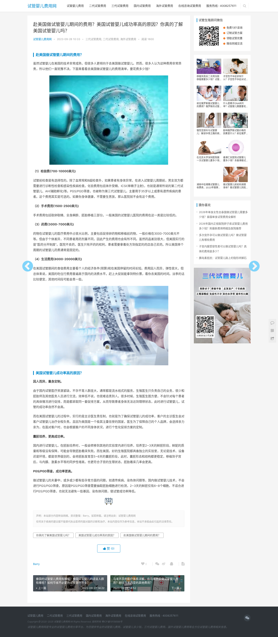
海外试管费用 (164, 6)
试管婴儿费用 (75, 6)
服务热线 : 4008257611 (221, 6)
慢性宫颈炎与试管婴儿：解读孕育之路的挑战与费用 (208, 132)
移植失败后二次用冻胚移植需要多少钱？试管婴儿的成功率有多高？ (208, 78)
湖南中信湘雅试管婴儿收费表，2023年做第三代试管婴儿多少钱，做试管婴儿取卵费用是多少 (209, 186)
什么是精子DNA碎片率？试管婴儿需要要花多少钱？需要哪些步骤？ (234, 105)
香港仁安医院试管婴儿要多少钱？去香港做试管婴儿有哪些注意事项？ (234, 159)
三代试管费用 (119, 6)
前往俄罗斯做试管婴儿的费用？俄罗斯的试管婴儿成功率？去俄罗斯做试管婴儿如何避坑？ (208, 105)
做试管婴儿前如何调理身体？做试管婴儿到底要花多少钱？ (234, 186)
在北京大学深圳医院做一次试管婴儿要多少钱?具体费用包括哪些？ (209, 159)
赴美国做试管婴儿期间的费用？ (59, 55)
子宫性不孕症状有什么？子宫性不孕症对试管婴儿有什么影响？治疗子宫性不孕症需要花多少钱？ (234, 78)
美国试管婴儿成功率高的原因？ (59, 373)
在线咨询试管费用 (189, 6)
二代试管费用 (97, 6)
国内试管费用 (142, 6)
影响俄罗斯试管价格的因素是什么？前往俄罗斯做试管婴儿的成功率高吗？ (234, 132)
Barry (36, 564)
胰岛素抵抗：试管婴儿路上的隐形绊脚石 (223, 257)
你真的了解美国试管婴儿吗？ (53, 535)
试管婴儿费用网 (42, 5)
